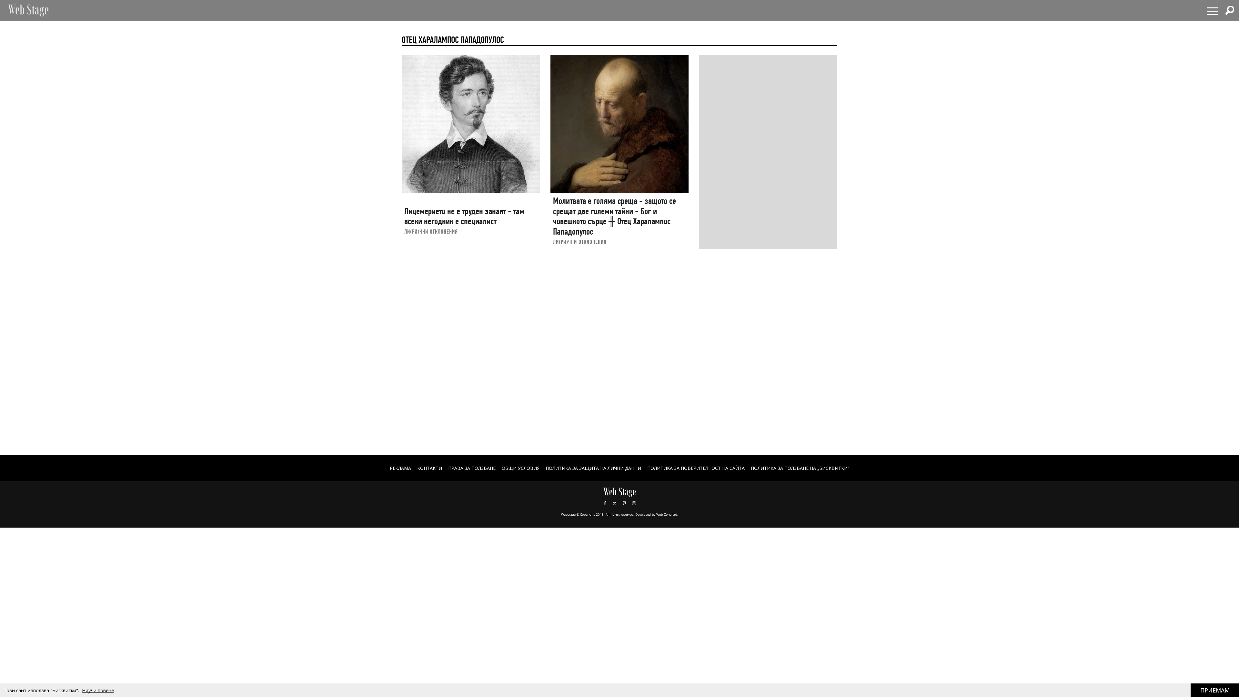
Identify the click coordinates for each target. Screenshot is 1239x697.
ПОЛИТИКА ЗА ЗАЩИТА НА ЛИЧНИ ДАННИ (593, 468)
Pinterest (624, 503)
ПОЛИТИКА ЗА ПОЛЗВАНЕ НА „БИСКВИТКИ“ (800, 468)
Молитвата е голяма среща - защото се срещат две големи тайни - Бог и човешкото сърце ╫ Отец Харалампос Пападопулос (614, 216)
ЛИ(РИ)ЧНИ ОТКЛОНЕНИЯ (431, 231)
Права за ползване (472, 468)
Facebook (605, 503)
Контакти (429, 468)
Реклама (400, 468)
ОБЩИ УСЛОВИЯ (520, 468)
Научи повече (98, 690)
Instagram (634, 503)
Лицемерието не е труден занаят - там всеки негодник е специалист (464, 216)
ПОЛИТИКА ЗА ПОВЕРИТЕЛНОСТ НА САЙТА (696, 468)
